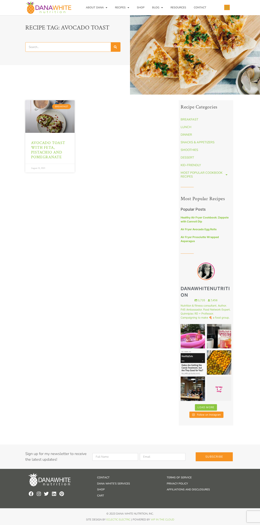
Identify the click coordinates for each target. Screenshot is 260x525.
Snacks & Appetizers (198, 142)
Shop (140, 7)
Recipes (120, 7)
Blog (155, 7)
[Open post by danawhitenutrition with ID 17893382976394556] (219, 336)
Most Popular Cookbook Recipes (202, 175)
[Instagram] (38, 493)
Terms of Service (179, 477)
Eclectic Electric (118, 519)
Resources (178, 7)
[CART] (227, 7)
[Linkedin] (54, 493)
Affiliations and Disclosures (188, 489)
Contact (200, 7)
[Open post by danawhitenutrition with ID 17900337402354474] (193, 362)
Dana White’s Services (113, 483)
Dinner (186, 135)
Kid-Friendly (191, 165)
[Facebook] (31, 493)
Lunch (186, 127)
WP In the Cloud (162, 519)
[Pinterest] (61, 493)
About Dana (95, 7)
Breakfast (189, 119)
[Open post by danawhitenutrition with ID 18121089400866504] (219, 362)
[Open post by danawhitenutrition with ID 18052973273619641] (193, 389)
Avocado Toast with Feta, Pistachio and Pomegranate (48, 150)
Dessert (187, 157)
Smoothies (189, 150)
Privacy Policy (177, 483)
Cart (100, 495)
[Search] (115, 47)
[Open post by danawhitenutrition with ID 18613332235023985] (219, 389)
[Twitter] (46, 493)
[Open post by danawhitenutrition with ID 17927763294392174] (193, 336)
